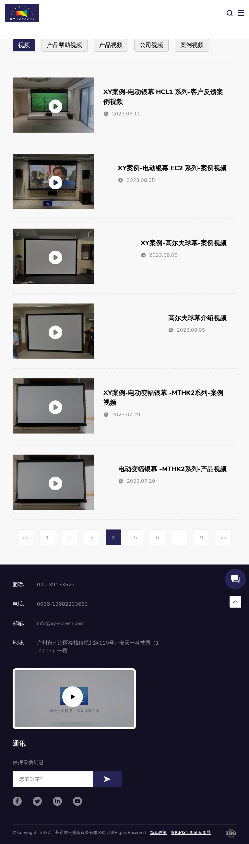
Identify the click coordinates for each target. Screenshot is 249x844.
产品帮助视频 (64, 45)
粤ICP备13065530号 (191, 833)
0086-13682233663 (62, 604)
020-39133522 (56, 584)
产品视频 (111, 45)
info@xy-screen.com (61, 623)
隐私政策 (158, 833)
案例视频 (192, 45)
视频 (24, 45)
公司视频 (151, 45)
